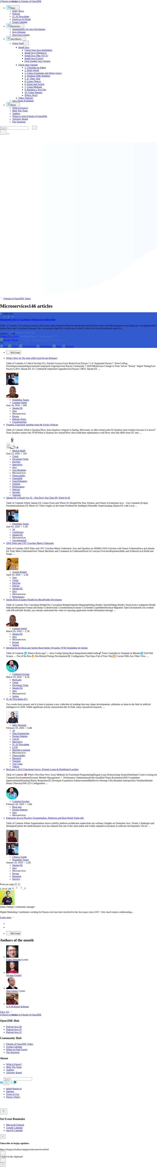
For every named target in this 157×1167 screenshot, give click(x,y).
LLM (14, 747)
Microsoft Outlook (15, 1125)
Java (5, 346)
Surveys (16, 879)
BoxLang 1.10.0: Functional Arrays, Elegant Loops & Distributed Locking (42, 769)
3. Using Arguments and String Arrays (43, 73)
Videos (15, 766)
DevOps (16, 462)
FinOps (15, 585)
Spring (15, 645)
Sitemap (10, 1091)
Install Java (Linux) (34, 58)
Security (16, 492)
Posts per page (7, 884)
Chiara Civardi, (19, 857)
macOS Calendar (14, 1130)
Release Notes (19, 419)
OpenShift (17, 478)
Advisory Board (14, 1072)
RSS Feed (15, 353)
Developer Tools (20, 459)
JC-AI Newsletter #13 (16, 699)
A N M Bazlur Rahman (17, 1006)
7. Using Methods (33, 87)
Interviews (17, 464)
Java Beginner (19, 470)
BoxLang (16, 679)
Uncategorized (19, 422)
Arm (14, 577)
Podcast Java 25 (14, 1029)
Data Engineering (20, 733)
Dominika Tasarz (20, 524)
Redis (59, 346)
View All (4, 1012)
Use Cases (17, 764)
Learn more (6, 917)
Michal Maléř (18, 450)
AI (13, 529)
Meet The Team (13, 1067)
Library (15, 346)
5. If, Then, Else (32, 78)
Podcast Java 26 (14, 1026)
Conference (17, 532)
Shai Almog (12, 991)
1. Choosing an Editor (35, 67)
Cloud (15, 456)
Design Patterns (10, 340)
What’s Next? (31, 95)
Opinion (16, 484)
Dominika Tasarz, (20, 400)
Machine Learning (21, 750)
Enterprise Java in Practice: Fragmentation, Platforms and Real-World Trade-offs (45, 818)
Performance (46, 346)
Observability (18, 475)
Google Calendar (14, 1127)
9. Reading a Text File (35, 89)
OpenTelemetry (19, 481)
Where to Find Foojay (16, 1049)
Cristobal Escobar (20, 674)
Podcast (16, 489)
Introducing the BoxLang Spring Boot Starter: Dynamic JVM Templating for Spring (47, 647)
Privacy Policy (13, 1097)
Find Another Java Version (37, 61)
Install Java (23, 47)
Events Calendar (14, 1046)
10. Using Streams (33, 92)
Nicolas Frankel (13, 975)
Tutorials (69, 346)
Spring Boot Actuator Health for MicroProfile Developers (34, 599)
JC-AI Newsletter (20, 744)
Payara (15, 416)
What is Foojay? (14, 1064)
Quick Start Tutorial (28, 65)
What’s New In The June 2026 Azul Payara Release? (31, 358)
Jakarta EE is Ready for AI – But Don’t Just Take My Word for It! (38, 497)
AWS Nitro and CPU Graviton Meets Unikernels (30, 543)
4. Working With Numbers (37, 76)
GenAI (15, 739)
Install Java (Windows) (36, 53)
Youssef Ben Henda (9, 336)
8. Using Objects (33, 81)
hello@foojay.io (14, 1088)
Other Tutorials (25, 98)
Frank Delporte (13, 959)
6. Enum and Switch (34, 84)
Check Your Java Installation (38, 50)
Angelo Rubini (19, 572)
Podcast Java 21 (14, 1032)
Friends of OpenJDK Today (17, 298)
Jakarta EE (17, 408)
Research (16, 758)
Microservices (29, 346)
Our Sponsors (12, 1052)
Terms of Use (12, 1094)
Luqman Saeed (19, 402)
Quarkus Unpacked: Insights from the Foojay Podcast (32, 424)
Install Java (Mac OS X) (36, 55)
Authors (10, 1069)
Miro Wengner (19, 725)
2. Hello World (32, 70)
